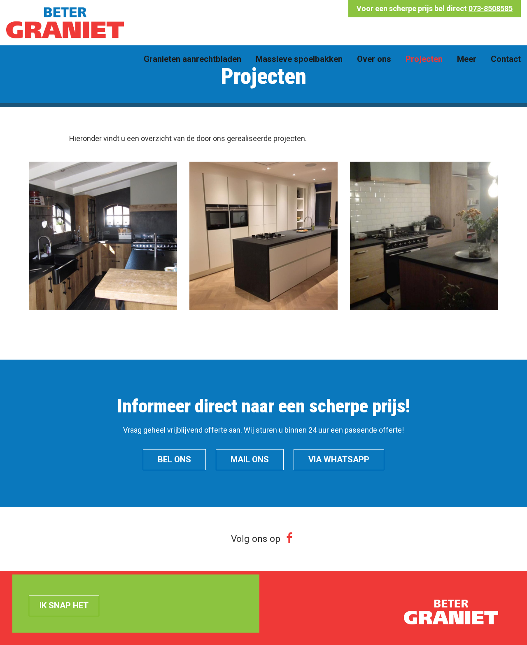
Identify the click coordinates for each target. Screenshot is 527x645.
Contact (506, 59)
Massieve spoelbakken (299, 59)
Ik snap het (64, 605)
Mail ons (250, 459)
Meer (466, 59)
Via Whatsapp (338, 459)
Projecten (424, 59)
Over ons (374, 59)
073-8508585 (491, 8)
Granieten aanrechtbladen (192, 59)
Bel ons (174, 459)
